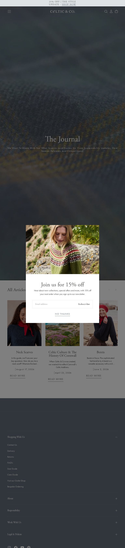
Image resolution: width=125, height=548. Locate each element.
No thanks (62, 314)
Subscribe (84, 304)
